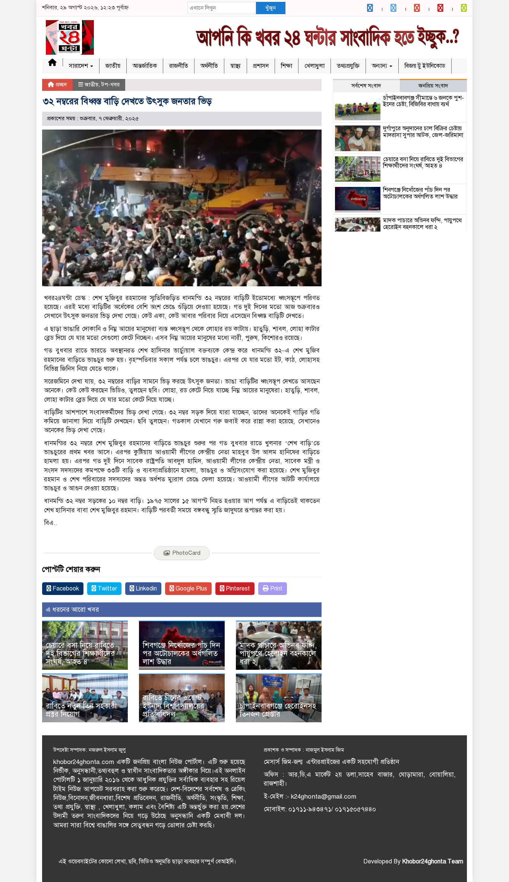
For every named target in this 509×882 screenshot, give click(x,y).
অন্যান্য (380, 66)
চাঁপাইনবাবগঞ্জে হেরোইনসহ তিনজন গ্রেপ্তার (278, 710)
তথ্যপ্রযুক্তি (348, 66)
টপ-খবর (110, 84)
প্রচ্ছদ (60, 84)
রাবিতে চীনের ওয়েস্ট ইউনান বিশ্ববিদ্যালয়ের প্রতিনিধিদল (173, 706)
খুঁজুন (270, 7)
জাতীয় (112, 66)
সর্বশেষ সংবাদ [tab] (366, 85)
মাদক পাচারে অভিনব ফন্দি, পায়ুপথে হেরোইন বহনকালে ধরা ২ (278, 653)
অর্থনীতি (209, 66)
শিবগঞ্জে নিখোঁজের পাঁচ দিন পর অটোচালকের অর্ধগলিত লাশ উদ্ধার (181, 653)
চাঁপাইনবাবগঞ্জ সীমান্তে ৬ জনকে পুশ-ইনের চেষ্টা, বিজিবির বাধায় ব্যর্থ (423, 101)
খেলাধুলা (314, 66)
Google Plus (190, 588)
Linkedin (145, 588)
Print (275, 588)
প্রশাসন (261, 66)
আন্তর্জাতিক (145, 66)
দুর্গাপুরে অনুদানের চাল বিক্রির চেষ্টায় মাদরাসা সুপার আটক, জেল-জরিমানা (423, 132)
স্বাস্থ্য (235, 66)
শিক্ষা (286, 66)
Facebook (65, 588)
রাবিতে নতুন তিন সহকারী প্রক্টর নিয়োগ (81, 710)
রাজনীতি (178, 66)
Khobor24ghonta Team (432, 861)
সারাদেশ (79, 66)
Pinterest (237, 588)
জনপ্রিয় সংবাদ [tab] (433, 85)
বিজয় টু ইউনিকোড (425, 66)
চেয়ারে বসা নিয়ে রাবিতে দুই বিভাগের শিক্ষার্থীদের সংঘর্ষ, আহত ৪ (80, 653)
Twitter (106, 588)
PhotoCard (186, 553)
